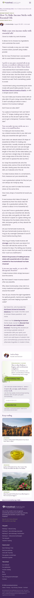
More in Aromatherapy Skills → (12, 500)
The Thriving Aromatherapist (10, 577)
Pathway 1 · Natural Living (9, 529)
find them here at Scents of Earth (14, 90)
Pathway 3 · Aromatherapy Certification (13, 533)
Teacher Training (7, 540)
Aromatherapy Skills (8, 9)
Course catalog (6, 569)
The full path (5, 538)
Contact (4, 579)
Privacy (8, 587)
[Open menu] (30, 2)
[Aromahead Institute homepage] (11, 2)
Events (4, 574)
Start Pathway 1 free (13, 379)
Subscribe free (11, 405)
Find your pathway (7, 550)
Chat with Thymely (7, 553)
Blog (1, 9)
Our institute (5, 565)
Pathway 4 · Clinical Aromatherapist (12, 536)
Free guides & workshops (9, 555)
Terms (4, 587)
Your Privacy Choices (16, 587)
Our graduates (6, 567)
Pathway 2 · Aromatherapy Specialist (12, 531)
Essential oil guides (7, 557)
